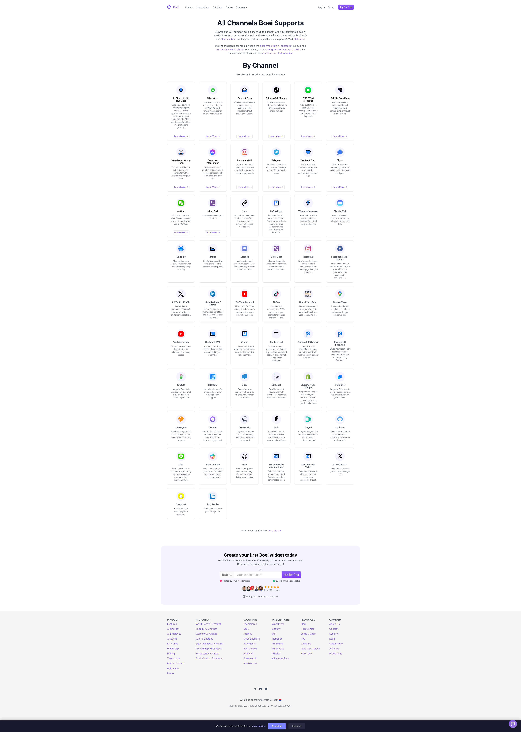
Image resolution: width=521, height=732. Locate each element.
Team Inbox (173, 658)
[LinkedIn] (260, 689)
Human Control (175, 663)
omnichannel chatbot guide (277, 53)
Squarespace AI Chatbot (209, 643)
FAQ (303, 638)
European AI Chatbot (207, 653)
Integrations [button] (203, 7)
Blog (303, 623)
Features (172, 623)
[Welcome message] (513, 724)
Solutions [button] (217, 7)
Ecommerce (250, 623)
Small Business (251, 638)
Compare (306, 643)
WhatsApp (173, 648)
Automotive (249, 643)
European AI (250, 658)
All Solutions (250, 663)
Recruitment (250, 648)
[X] (255, 689)
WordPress (278, 623)
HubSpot (277, 638)
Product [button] (189, 7)
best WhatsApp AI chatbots (275, 45)
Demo (331, 7)
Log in (321, 7)
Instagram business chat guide (283, 49)
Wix (274, 633)
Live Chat (172, 643)
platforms (299, 39)
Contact (333, 628)
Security (334, 633)
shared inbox (228, 39)
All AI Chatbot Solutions (209, 658)
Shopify (276, 628)
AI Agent (172, 638)
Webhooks (278, 648)
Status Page (336, 643)
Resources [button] (241, 7)
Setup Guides (308, 633)
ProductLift (335, 653)
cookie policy (258, 726)
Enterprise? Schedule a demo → (262, 596)
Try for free (346, 7)
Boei (175, 7)
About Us (334, 623)
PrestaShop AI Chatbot (209, 648)
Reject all (296, 726)
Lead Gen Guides (310, 648)
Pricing (229, 7)
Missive (276, 653)
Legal (332, 638)
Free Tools (306, 653)
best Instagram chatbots (229, 49)
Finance (247, 633)
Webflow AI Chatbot (207, 633)
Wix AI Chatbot (204, 638)
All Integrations (280, 658)
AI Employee (174, 633)
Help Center (307, 628)
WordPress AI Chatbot (208, 623)
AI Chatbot (173, 628)
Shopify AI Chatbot (206, 628)
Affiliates (334, 648)
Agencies (248, 653)
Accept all (277, 726)
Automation (173, 668)
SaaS (246, 628)
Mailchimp (277, 643)
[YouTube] (266, 689)
